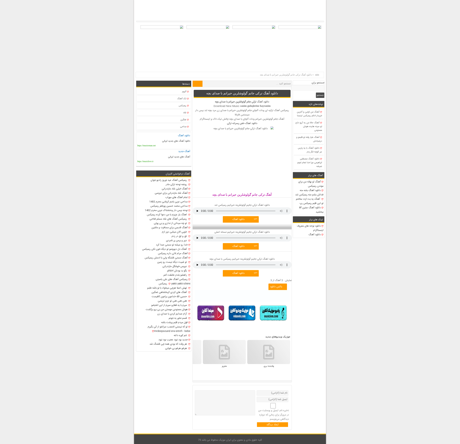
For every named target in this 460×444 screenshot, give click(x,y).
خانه (317, 75)
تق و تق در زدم (180, 236)
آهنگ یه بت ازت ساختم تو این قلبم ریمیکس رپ (309, 201)
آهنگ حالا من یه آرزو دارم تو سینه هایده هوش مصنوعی (308, 126)
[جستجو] (198, 84)
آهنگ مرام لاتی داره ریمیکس (173, 253)
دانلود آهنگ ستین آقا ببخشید (311, 210)
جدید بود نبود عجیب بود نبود (173, 340)
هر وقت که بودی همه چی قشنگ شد (169, 344)
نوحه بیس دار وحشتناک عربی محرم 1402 (166, 210)
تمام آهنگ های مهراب (176, 197)
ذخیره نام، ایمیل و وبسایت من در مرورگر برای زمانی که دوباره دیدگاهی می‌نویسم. (273, 414)
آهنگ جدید (184, 151)
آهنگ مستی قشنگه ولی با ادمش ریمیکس (166, 258)
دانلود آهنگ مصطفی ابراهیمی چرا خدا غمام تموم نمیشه (309, 162)
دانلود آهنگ (263, 102)
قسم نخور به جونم (178, 318)
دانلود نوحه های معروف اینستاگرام (310, 228)
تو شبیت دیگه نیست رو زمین (172, 262)
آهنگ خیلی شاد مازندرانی (175, 189)
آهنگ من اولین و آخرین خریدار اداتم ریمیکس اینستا (309, 114)
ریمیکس (182, 106)
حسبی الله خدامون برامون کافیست (170, 297)
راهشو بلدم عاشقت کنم (176, 275)
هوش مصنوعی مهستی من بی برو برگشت (167, 309)
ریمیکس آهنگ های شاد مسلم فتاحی (169, 219)
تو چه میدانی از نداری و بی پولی (171, 223)
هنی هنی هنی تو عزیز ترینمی (173, 301)
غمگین (183, 120)
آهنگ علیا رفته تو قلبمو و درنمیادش (309, 139)
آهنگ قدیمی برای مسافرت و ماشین (169, 228)
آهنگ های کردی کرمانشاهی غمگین (169, 292)
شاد (184, 113)
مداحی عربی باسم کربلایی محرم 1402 (168, 202)
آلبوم (184, 92)
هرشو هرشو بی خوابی (176, 348)
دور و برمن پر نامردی (177, 240)
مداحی (183, 127)
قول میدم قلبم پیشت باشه (174, 322)
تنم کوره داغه (181, 335)
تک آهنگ (181, 99)
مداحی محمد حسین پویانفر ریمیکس (169, 206)
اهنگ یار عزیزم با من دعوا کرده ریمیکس (167, 215)
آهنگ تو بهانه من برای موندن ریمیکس (310, 184)
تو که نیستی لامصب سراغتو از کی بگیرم (168, 327)
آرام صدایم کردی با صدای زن (172, 314)
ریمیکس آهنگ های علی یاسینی (172, 279)
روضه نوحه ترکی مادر (177, 184)
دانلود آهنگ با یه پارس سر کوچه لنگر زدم (310, 150)
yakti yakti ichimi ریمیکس (174, 284)
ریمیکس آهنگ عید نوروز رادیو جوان (169, 180)
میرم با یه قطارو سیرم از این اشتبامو (169, 305)
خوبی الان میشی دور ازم (175, 232)
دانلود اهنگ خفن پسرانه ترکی (242, 123)
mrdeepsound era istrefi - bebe (172, 331)
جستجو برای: (317, 83)
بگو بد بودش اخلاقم (177, 271)
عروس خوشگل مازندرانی (175, 266)
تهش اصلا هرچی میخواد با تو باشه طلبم (167, 288)
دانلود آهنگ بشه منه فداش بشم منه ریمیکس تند (309, 192)
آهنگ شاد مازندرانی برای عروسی (171, 193)
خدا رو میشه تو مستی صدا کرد (172, 245)
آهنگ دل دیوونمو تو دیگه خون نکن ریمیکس (165, 249)
